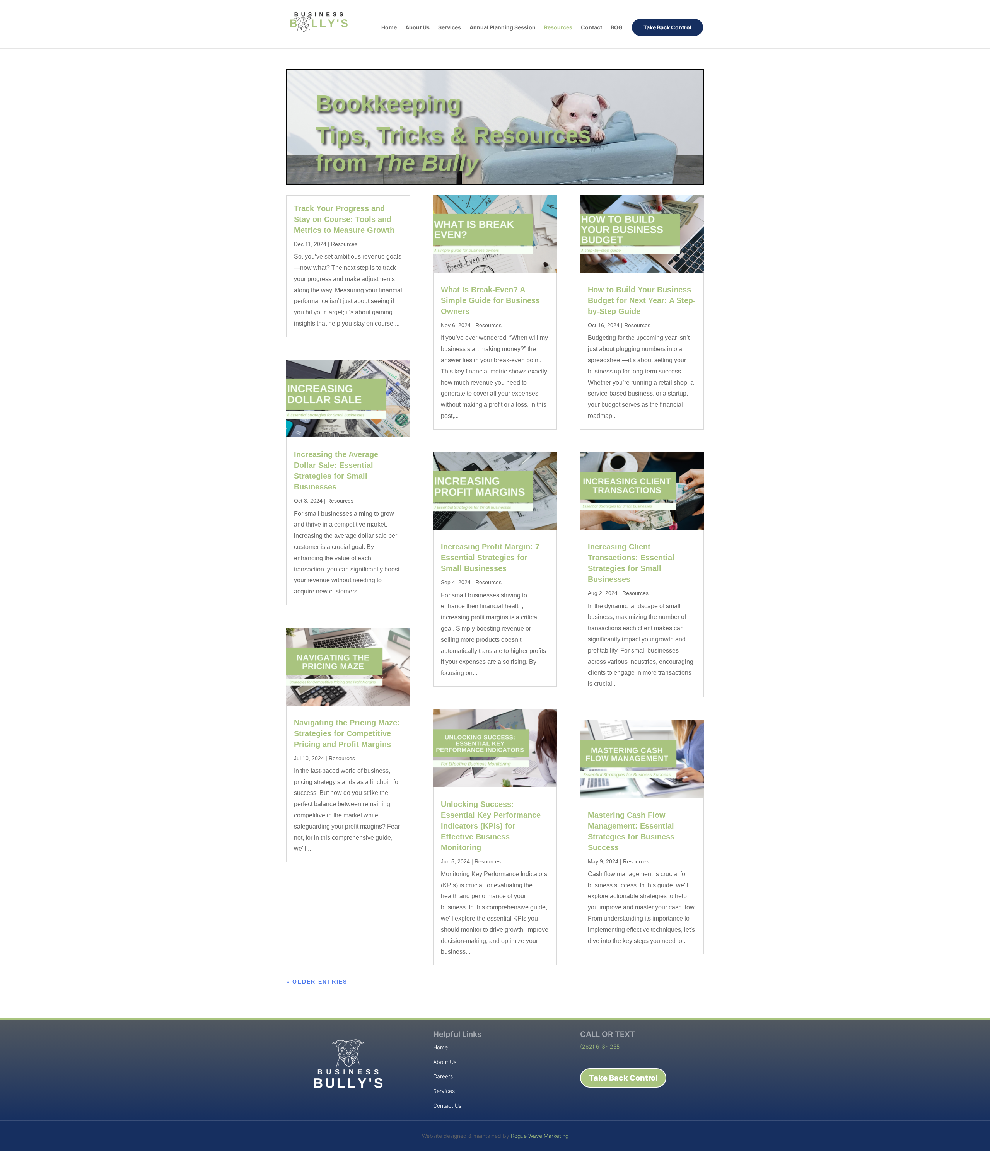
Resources (558, 28)
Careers (443, 1076)
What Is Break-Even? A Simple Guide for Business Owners (490, 300)
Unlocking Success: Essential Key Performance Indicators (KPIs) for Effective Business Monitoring (491, 826)
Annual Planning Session (502, 28)
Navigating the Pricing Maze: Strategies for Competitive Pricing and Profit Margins (347, 733)
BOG (617, 28)
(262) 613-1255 (600, 1046)
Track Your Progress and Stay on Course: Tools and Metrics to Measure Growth (344, 219)
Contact (591, 28)
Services (449, 28)
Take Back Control (667, 27)
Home (389, 28)
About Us (417, 28)
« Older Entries (317, 982)
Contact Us (447, 1105)
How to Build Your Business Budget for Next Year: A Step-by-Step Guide (642, 300)
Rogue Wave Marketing (539, 1135)
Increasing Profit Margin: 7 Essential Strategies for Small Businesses (490, 557)
